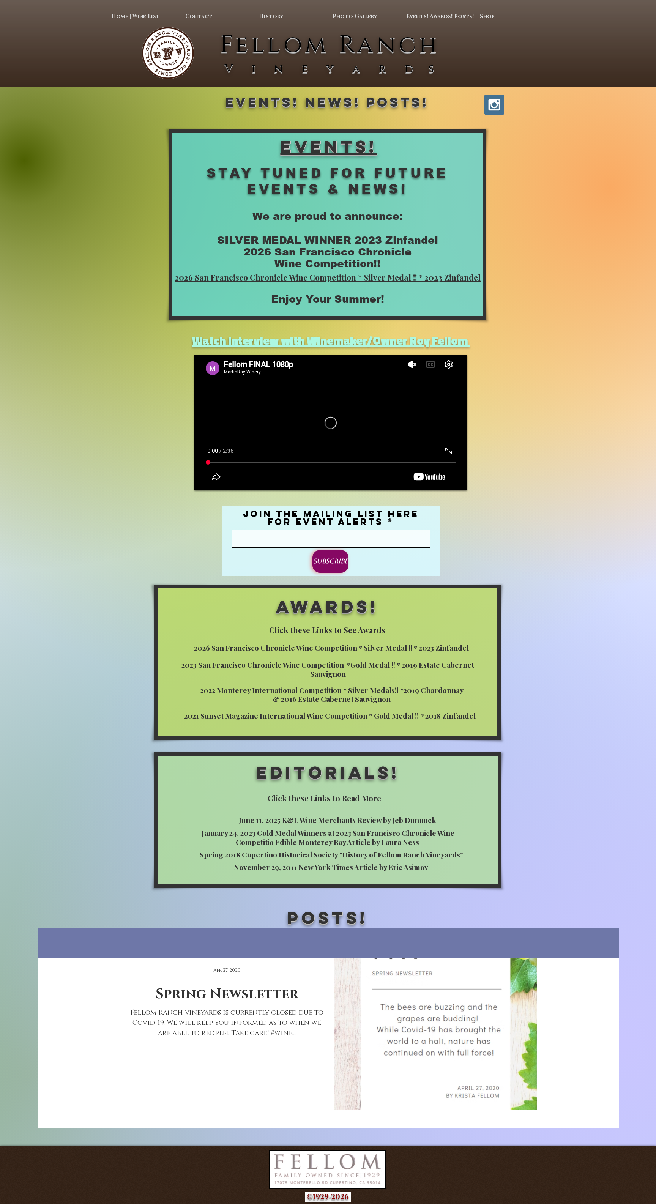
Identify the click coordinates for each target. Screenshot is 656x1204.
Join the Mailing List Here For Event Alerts (331, 518)
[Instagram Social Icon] (494, 105)
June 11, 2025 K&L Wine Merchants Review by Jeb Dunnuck (337, 820)
